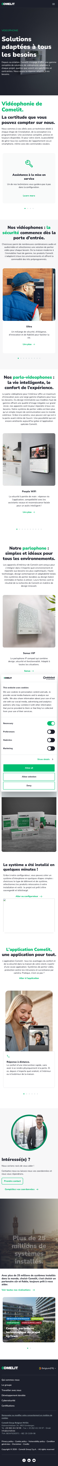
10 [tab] (41, 528)
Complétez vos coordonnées (20, 1189)
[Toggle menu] (53, 4)
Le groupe (7, 1385)
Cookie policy (21, 1441)
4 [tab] (33, 207)
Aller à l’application (29, 978)
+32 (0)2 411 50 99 (13, 1428)
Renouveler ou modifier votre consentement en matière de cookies (27, 1416)
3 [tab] (30, 207)
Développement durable (13, 1395)
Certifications (8, 1405)
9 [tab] (39, 357)
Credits (26, 1444)
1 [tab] (25, 207)
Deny (29, 785)
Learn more (29, 195)
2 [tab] (27, 207)
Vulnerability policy (36, 1441)
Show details (43, 759)
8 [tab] (37, 357)
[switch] (51, 732)
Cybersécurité (8, 1400)
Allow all (29, 768)
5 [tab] (29, 357)
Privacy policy (7, 1441)
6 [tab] (31, 357)
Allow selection (29, 776)
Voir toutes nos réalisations (16, 1289)
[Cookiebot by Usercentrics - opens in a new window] (43, 678)
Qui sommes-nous (11, 1379)
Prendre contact (12, 1181)
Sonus (27, 670)
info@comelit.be (8, 1430)
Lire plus (27, 344)
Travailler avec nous (11, 1390)
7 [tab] (34, 357)
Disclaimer (16, 1444)
